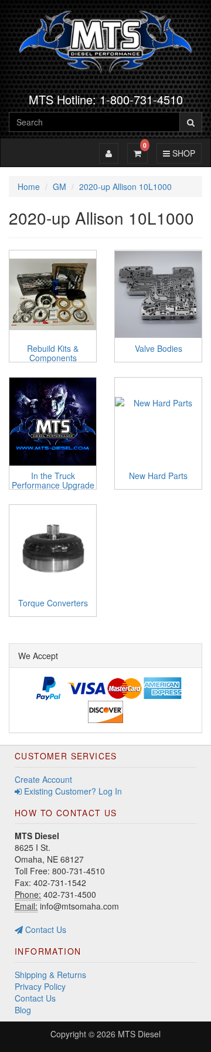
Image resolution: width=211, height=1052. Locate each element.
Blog (23, 1010)
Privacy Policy (40, 986)
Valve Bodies (158, 348)
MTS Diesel (139, 1034)
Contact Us (44, 929)
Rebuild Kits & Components (53, 352)
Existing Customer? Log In (72, 791)
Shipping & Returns (50, 974)
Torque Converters (53, 603)
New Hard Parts (158, 475)
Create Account (43, 779)
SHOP (182, 153)
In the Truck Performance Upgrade (53, 480)
